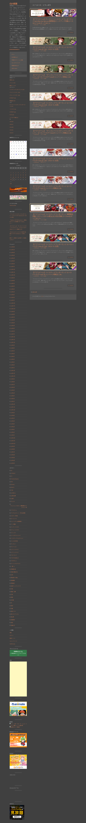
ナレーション (14, 546)
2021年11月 (13, 407)
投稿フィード (12, 638)
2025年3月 (13, 294)
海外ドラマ (13, 611)
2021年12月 (13, 404)
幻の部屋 (13, 4)
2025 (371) (11, 124)
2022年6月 (13, 387)
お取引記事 (13, 495)
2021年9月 (13, 412)
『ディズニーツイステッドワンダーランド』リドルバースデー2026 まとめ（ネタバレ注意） (18, 216)
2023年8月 (13, 348)
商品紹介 (13, 583)
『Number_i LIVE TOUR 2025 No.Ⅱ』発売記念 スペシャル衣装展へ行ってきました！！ (18, 222)
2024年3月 (13, 328)
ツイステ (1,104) (13, 109)
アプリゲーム (14, 510)
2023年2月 (13, 364)
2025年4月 (13, 291)
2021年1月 (13, 435)
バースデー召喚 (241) (14, 117)
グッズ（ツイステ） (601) (15, 92)
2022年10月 (13, 376)
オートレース (14, 518)
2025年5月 (13, 289)
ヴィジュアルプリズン (15, 563)
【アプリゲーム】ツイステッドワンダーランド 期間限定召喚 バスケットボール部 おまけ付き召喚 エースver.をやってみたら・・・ (52, 216)
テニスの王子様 (14, 541)
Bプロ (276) (12, 114)
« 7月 (11, 183)
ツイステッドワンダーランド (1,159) (17, 89)
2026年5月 (13, 255)
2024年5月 (13, 322)
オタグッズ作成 (14, 515)
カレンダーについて (16, 62)
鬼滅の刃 (13, 625)
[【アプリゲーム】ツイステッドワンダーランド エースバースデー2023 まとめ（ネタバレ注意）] (53, 152)
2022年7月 (13, 384)
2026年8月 (13, 246)
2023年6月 (13, 353)
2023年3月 (13, 362)
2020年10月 (13, 443)
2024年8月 (13, 314)
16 (25, 174)
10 (10, 174)
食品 (12, 622)
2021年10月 (13, 409)
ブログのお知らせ (15, 557)
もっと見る (70, 32)
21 (20, 177)
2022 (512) (11, 132)
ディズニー (13, 543)
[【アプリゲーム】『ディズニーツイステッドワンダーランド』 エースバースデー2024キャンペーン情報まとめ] (53, 124)
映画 (12, 597)
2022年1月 (13, 401)
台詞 (12, 574)
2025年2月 (13, 297)
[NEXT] (26, 140)
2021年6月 (13, 421)
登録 (11, 632)
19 (15, 177)
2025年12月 (13, 269)
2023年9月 (13, 345)
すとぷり (13, 501)
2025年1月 (13, 300)
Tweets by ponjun (13, 205)
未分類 (12, 600)
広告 (12, 588)
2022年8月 (13, 381)
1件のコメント (43, 106)
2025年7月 (13, 283)
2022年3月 (13, 395)
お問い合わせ (14, 68)
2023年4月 (13, 359)
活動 (12, 608)
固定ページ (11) (13, 85)
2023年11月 (13, 339)
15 (23, 174)
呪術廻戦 (13, 580)
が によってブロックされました (18, 653)
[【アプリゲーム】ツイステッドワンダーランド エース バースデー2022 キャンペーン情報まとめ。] (53, 266)
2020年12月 (13, 437)
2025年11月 (13, 272)
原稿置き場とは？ (15, 65)
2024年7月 (13, 317)
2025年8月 (13, 280)
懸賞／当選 (13, 591)
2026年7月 (13, 249)
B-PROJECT (13, 473)
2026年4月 (13, 258)
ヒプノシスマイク (15, 549)
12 (15, 174)
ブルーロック (14, 555)
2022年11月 (13, 373)
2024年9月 (13, 311)
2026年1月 (13, 266)
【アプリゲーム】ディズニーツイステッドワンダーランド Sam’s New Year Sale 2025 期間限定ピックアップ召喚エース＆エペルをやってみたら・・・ (52, 21)
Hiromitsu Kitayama (15, 478)
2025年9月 (13, 277)
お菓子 (12, 498)
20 (18, 177)
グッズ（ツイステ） (15, 527)
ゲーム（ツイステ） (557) (15, 95)
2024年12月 (13, 303)
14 (20, 174)
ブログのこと (14, 560)
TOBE (12, 490)
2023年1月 (13, 367)
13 (18, 174)
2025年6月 (13, 286)
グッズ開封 (13, 524)
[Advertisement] (18, 679)
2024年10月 (13, 308)
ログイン (11, 635)
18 (13, 177)
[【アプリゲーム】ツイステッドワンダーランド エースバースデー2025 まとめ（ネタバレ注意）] (53, 41)
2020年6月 (13, 454)
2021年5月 (13, 423)
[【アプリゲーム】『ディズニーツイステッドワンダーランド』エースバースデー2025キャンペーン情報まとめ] (53, 69)
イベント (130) (12, 82)
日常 (12, 594)
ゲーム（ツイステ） (15, 529)
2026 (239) (11, 121)
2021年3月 (13, 429)
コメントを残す (43, 24)
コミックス (13, 532)
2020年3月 (13, 463)
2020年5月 (13, 457)
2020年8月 (13, 449)
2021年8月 (13, 415)
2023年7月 (13, 350)
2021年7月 (13, 418)
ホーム (13, 54)
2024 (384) (11, 127)
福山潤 (12, 616)
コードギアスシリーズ (15, 535)
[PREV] (11, 140)
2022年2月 (13, 398)
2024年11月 (13, 305)
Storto (42, 296)
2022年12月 (13, 370)
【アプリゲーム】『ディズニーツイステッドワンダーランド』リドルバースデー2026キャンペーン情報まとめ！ (18, 228)
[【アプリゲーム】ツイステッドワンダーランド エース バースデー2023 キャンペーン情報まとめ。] (53, 180)
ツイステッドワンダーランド (17, 538)
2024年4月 (13, 325)
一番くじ (13, 566)
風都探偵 (13, 619)
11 (13, 174)
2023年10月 (13, 342)
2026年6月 (13, 252)
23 (25, 177)
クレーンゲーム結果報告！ (16, 521)
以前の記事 (34, 292)
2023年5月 (13, 356)
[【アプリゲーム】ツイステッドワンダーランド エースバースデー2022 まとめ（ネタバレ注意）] (53, 238)
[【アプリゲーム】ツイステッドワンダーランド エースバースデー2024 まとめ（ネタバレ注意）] (53, 96)
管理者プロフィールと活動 (17, 60)
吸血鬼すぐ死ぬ (14, 577)
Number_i (13, 484)
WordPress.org (12, 643)
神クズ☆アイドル (15, 614)
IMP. (12, 481)
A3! (11, 470)
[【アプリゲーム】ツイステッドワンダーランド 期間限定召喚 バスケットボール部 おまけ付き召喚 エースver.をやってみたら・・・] (53, 208)
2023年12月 (13, 336)
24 (10, 179)
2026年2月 (13, 263)
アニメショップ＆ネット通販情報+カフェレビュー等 (18, 506)
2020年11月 (13, 440)
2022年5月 (13, 390)
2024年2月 (13, 331)
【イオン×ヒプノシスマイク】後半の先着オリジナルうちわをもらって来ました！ (18, 234)
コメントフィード (13, 641)
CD (11, 476)
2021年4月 (13, 426)
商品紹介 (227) (12, 100)
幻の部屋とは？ (15, 57)
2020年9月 (13, 446)
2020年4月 (13, 460)
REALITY (12, 487)
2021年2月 (13, 432)
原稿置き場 (13, 569)
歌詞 (12, 605)
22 (23, 177)
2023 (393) (11, 129)
